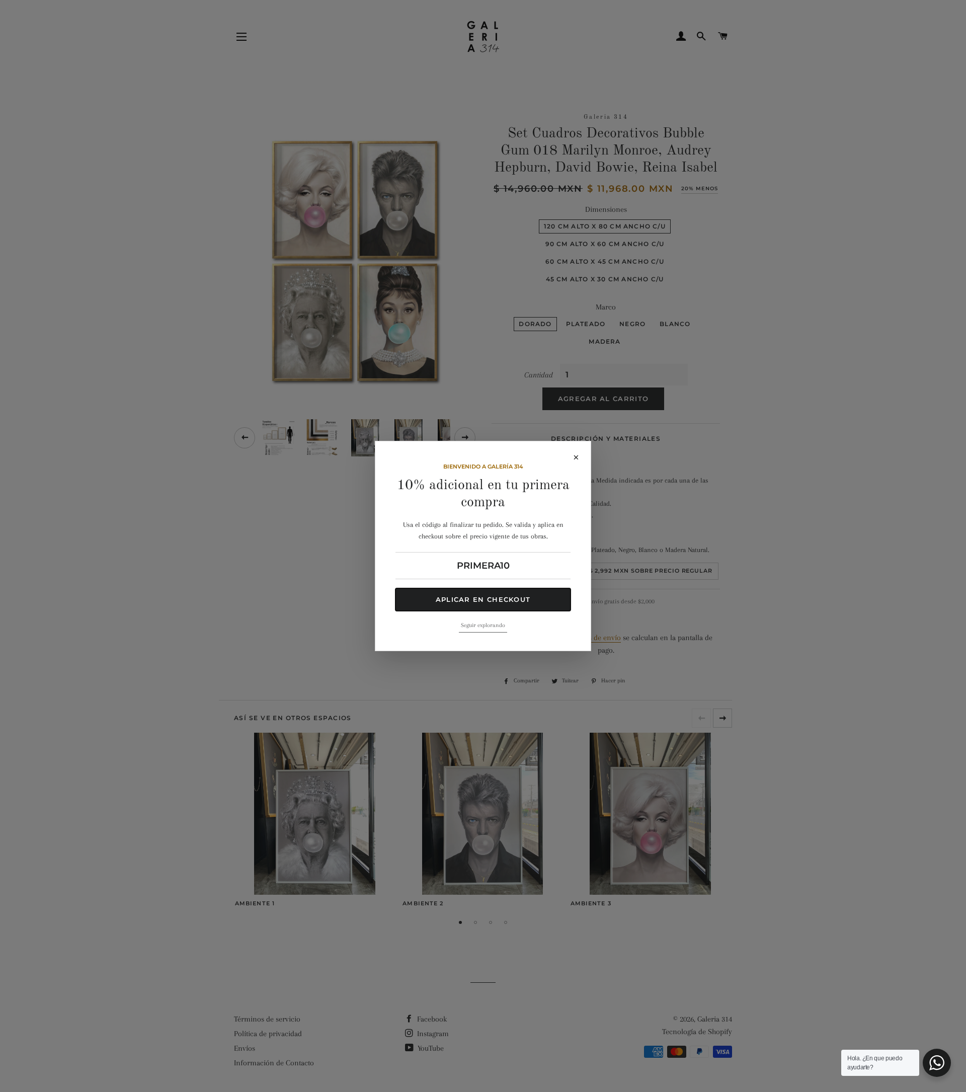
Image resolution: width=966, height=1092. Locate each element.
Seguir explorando (483, 625)
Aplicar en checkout (483, 599)
